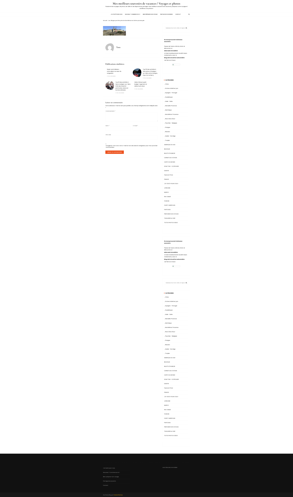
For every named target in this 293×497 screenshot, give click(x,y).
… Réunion (167, 132)
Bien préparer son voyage (150, 14)
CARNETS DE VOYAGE (170, 158)
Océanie (166, 201)
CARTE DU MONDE (169, 162)
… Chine (166, 84)
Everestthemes (118, 495)
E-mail (135, 126)
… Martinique (168, 110)
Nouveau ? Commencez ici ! (132, 14)
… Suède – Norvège (169, 136)
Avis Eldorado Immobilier (170, 467)
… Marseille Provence (170, 106)
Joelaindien (113, 76)
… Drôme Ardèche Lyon (171, 88)
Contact (178, 14)
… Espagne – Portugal (170, 93)
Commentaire (110, 111)
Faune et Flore (168, 175)
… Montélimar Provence (171, 114)
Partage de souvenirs (166, 14)
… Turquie (167, 140)
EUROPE (166, 171)
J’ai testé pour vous (116, 14)
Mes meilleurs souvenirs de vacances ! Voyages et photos (146, 3)
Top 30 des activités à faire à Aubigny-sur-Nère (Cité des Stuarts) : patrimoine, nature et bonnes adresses (122, 86)
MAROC (166, 192)
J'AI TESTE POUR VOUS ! (171, 183)
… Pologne (167, 127)
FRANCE (166, 179)
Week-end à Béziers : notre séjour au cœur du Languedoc (114, 71)
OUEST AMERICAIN (169, 205)
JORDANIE (167, 188)
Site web (108, 135)
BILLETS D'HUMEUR (169, 153)
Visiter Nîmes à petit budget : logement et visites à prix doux (140, 84)
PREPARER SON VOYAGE (171, 214)
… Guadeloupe (168, 97)
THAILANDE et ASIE (169, 218)
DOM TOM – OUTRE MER (171, 166)
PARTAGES (167, 209)
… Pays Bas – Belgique (170, 123)
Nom (107, 126)
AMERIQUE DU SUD (169, 145)
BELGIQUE (167, 149)
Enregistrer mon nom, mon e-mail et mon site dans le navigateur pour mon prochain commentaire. (131, 146)
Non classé (167, 196)
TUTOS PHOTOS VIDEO (171, 222)
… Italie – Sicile (168, 101)
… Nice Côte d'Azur (169, 119)
